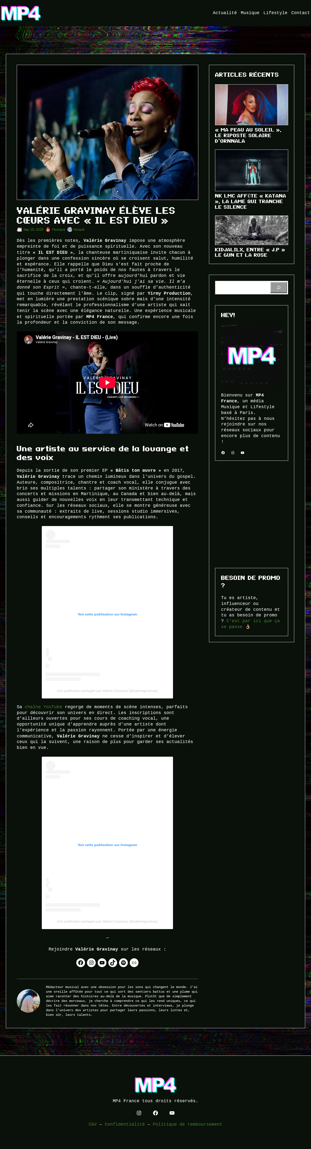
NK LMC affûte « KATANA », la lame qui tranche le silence (250, 201)
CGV (93, 1124)
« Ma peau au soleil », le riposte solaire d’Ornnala (248, 135)
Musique (58, 229)
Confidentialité (125, 1124)
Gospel (79, 229)
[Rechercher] (278, 287)
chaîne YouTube (43, 707)
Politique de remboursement (187, 1124)
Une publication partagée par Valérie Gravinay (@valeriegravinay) (107, 691)
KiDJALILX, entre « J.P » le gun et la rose (250, 252)
